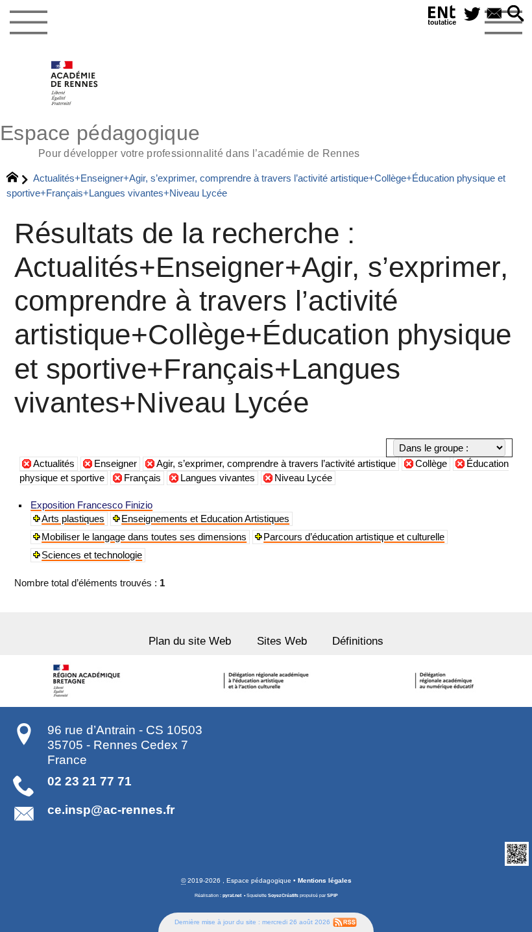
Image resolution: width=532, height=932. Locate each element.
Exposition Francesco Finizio (91, 505)
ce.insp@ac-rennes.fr (111, 810)
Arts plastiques (73, 519)
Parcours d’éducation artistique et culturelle (353, 537)
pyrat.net (232, 895)
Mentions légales (325, 880)
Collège (431, 464)
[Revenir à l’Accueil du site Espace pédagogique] (75, 83)
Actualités (54, 464)
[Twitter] (472, 14)
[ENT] (442, 17)
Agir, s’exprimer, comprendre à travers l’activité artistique (276, 464)
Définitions (357, 640)
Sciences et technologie (92, 555)
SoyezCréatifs (283, 895)
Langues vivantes (217, 478)
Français (142, 478)
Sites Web (282, 640)
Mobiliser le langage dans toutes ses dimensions (144, 537)
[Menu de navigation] (28, 22)
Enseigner (115, 464)
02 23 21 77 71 (89, 781)
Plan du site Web (190, 640)
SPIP (332, 895)
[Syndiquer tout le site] (344, 922)
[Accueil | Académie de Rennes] (89, 681)
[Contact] (494, 14)
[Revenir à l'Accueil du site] (17, 179)
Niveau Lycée (303, 478)
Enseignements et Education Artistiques (205, 519)
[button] (516, 14)
